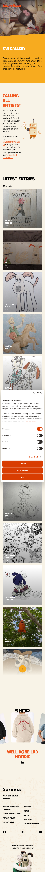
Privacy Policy (9, 818)
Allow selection (22, 470)
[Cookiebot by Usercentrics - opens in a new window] (33, 393)
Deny (22, 477)
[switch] (40, 435)
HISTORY (27, 807)
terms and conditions (10, 156)
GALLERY (27, 815)
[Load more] (22, 668)
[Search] (33, 6)
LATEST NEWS (8, 822)
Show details (34, 457)
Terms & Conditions (12, 814)
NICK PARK (28, 819)
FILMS (26, 811)
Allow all (22, 463)
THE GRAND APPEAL (31, 824)
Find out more (30, 421)
